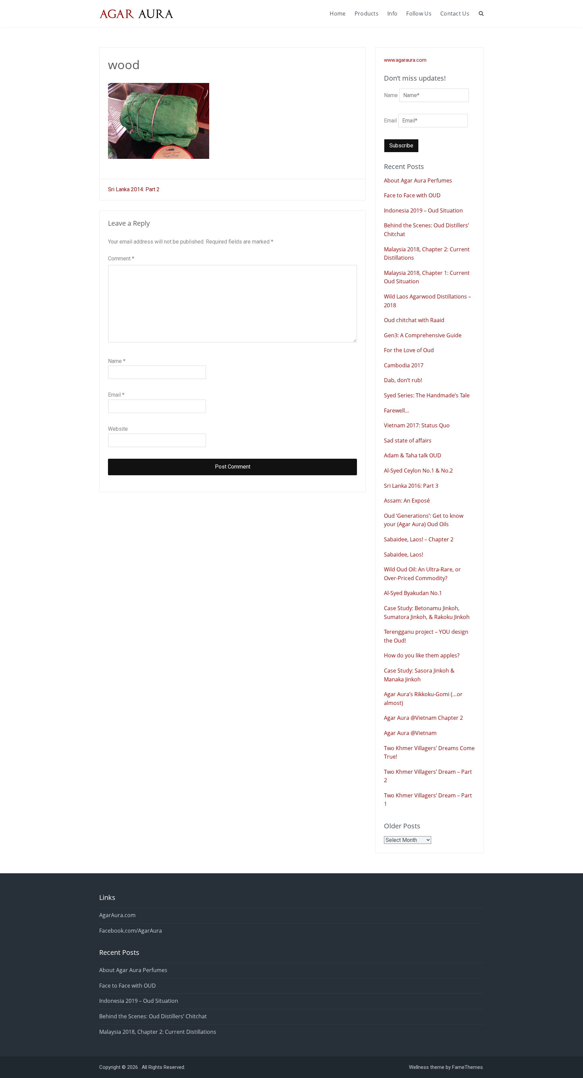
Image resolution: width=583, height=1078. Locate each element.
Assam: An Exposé (407, 500)
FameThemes (467, 1067)
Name (117, 361)
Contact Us (454, 13)
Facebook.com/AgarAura (130, 930)
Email (116, 395)
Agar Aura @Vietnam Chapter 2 (423, 717)
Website (118, 429)
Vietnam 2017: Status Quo (417, 425)
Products (367, 13)
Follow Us (419, 13)
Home (337, 13)
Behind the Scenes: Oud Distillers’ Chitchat (153, 1016)
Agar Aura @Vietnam (410, 733)
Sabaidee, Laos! (403, 554)
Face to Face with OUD (412, 195)
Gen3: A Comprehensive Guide (423, 335)
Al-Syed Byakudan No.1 (413, 593)
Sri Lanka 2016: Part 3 (411, 485)
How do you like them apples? (422, 655)
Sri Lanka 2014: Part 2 (134, 189)
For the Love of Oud (409, 350)
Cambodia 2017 (403, 365)
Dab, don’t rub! (403, 380)
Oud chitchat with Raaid (414, 320)
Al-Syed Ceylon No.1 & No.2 (418, 470)
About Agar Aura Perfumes (418, 180)
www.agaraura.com (405, 60)
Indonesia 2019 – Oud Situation (423, 210)
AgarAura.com (117, 915)
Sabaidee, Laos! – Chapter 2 (418, 539)
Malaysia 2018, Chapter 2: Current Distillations (157, 1032)
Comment (121, 258)
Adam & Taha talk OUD (412, 455)
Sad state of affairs (408, 440)
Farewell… (396, 410)
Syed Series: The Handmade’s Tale (427, 395)
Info (392, 13)
